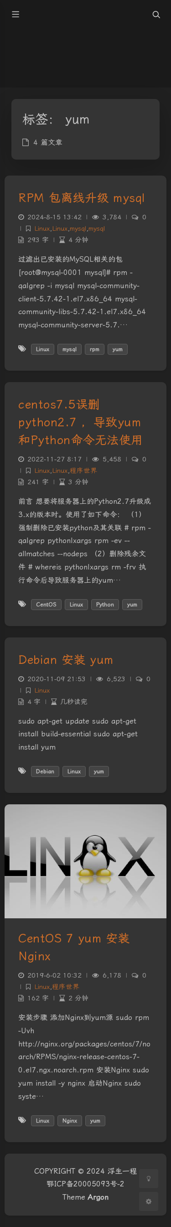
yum (118, 349)
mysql (78, 229)
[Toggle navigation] (155, 14)
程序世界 (83, 471)
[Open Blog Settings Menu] (148, 1201)
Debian (45, 771)
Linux (42, 229)
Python (105, 604)
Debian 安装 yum (66, 660)
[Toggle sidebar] (15, 14)
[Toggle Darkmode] (148, 1178)
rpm (94, 349)
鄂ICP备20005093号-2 (85, 1184)
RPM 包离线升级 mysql (81, 198)
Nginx (69, 1121)
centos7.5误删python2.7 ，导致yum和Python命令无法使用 (80, 422)
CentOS (46, 604)
